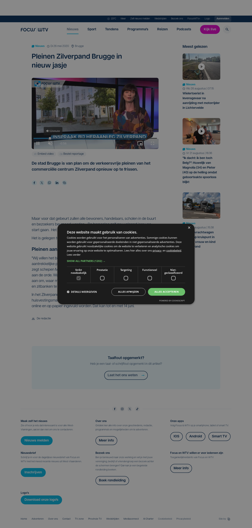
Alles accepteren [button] (166, 291)
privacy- (157, 250)
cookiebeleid (173, 250)
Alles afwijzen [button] (128, 291)
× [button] (189, 227)
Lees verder (74, 254)
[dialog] (126, 264)
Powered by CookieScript (172, 300)
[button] (126, 260)
